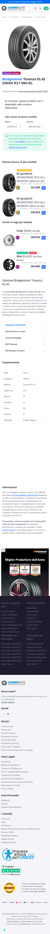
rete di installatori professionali (25, 495)
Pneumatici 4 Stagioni (10, 747)
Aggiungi (44, 188)
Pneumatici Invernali (10, 743)
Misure (8, 122)
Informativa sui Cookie (10, 785)
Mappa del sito (7, 839)
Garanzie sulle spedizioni (12, 779)
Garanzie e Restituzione (11, 768)
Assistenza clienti (8, 842)
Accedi (4, 804)
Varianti (29, 122)
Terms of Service (27, 921)
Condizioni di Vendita (10, 775)
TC (43, 924)
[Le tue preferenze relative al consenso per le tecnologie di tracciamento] (4, 929)
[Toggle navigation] (36, 8)
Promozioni (6, 826)
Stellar (28, 230)
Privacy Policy (7, 789)
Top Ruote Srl (25, 924)
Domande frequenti (9, 836)
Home (4, 17)
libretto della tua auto (18, 147)
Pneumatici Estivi (8, 740)
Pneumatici (15, 17)
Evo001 (29, 258)
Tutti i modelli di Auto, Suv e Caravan (17, 750)
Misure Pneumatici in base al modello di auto (20, 829)
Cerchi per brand (35, 603)
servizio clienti (8, 530)
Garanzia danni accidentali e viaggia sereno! (25, 2)
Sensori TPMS (7, 832)
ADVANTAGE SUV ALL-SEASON (31, 177)
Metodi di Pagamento (10, 765)
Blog (3, 822)
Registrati (5, 800)
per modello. (20, 142)
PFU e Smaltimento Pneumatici (14, 772)
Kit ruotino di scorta (9, 737)
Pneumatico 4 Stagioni (11, 73)
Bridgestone (27, 17)
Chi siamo (5, 819)
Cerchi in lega (7, 726)
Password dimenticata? (11, 807)
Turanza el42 (41, 17)
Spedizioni (5, 762)
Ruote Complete (8, 733)
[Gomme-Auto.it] (13, 8)
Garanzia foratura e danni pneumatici (17, 782)
